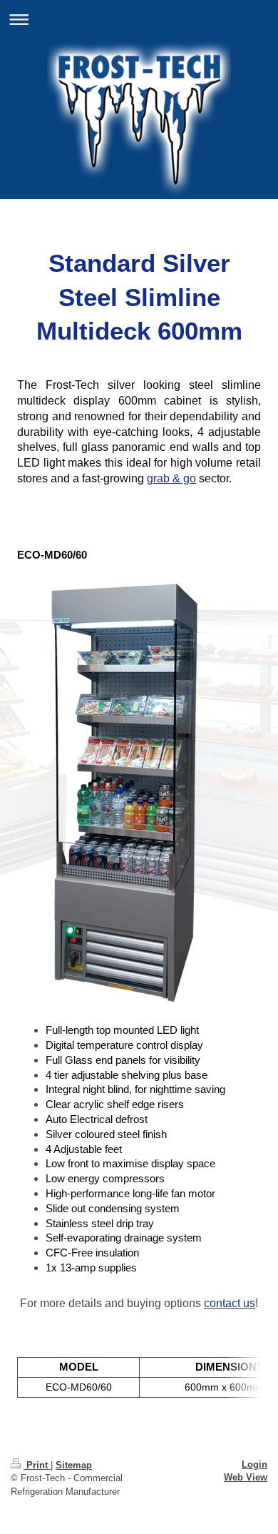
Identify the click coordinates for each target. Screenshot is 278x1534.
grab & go (171, 478)
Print (37, 1465)
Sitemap (74, 1465)
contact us (229, 1303)
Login (254, 1464)
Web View (245, 1477)
